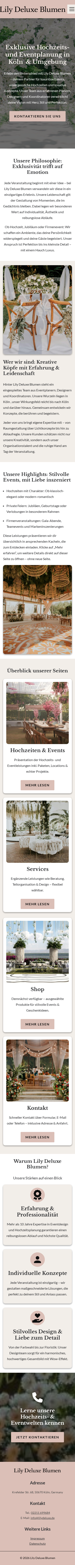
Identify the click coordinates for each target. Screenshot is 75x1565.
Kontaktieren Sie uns (37, 116)
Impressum (37, 1538)
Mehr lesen (37, 785)
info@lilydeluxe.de (43, 1518)
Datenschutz (37, 1543)
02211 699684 (40, 1512)
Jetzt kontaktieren (37, 1437)
